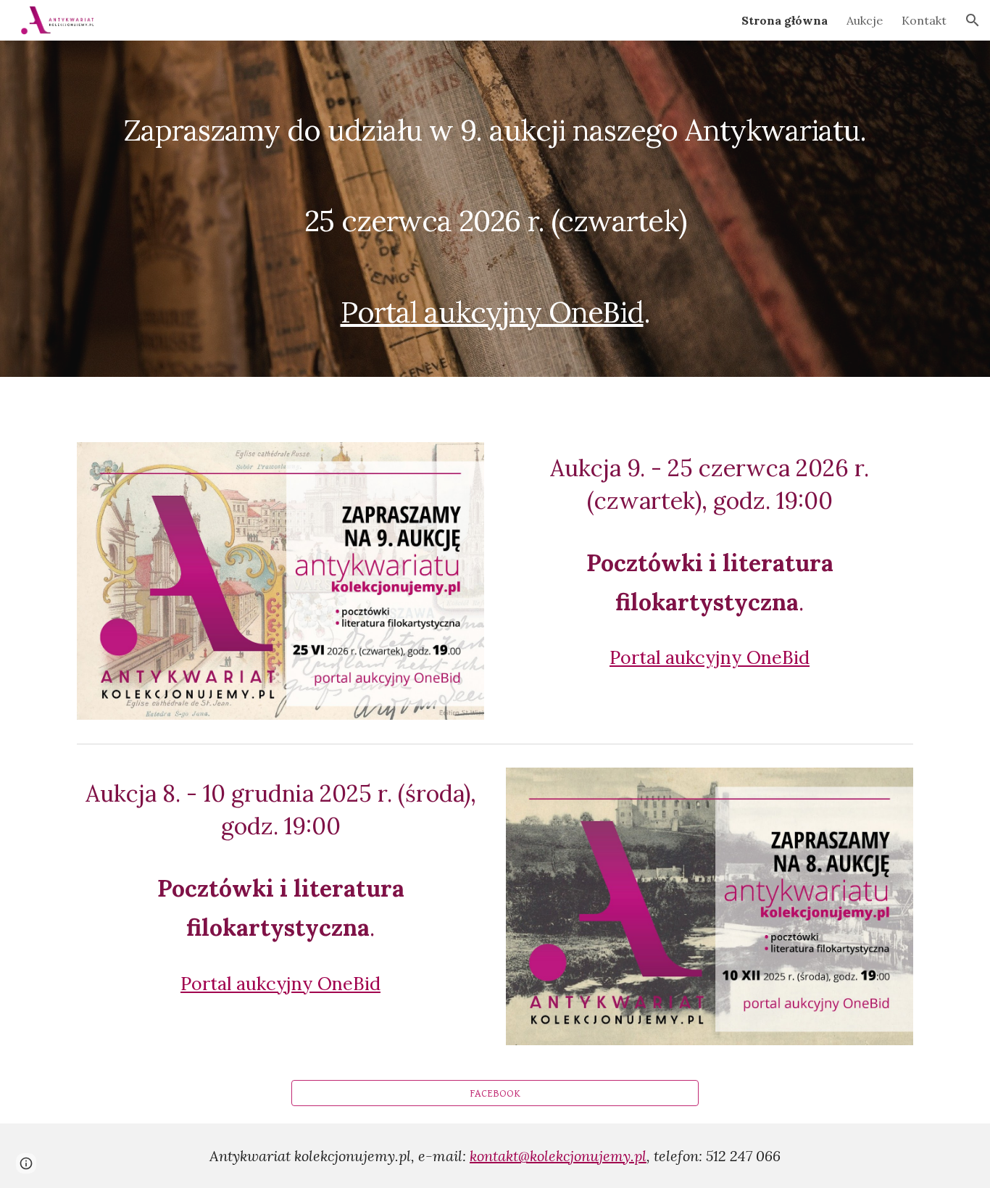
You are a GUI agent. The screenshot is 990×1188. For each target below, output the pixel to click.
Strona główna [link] (784, 20)
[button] (972, 20)
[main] (495, 208)
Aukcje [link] (865, 20)
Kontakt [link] (924, 20)
